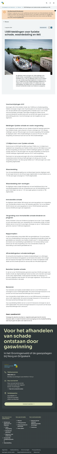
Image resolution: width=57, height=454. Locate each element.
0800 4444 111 (11, 374)
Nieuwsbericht (43, 27)
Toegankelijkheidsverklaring (24, 452)
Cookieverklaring (14, 449)
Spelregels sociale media (8, 452)
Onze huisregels (25, 449)
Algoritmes (4, 449)
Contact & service (28, 404)
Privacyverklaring (36, 449)
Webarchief (36, 452)
